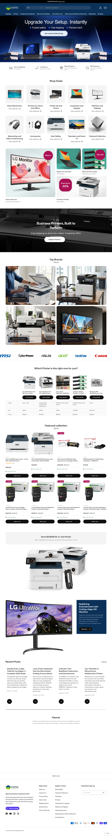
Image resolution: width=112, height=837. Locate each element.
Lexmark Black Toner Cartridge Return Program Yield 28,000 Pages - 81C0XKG (42, 508)
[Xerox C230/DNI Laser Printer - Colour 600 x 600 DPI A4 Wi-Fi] (17, 443)
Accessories (35, 136)
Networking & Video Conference (65, 814)
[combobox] (58, 8)
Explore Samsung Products (70, 339)
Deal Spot (8, 14)
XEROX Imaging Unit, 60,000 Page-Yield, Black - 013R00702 (93, 460)
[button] (105, 8)
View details (29, 397)
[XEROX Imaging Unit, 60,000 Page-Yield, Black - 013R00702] (94, 443)
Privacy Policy (43, 796)
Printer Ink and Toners (56, 107)
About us (42, 789)
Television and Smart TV (76, 137)
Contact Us (42, 793)
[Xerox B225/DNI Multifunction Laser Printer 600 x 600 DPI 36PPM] (43, 443)
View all (56, 262)
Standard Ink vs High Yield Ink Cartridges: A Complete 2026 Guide (16, 671)
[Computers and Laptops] (77, 94)
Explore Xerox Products (18, 299)
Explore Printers (55, 239)
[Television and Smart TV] (77, 125)
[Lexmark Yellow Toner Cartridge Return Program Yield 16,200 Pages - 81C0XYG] (17, 491)
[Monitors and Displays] (97, 94)
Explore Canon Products (19, 339)
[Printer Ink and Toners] (56, 94)
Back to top (56, 776)
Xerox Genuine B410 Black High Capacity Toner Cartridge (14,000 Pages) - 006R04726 (67, 460)
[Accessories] (35, 125)
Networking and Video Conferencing (76, 14)
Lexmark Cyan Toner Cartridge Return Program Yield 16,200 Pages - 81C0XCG (94, 508)
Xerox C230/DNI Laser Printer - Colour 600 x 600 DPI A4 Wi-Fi (17, 460)
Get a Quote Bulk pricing (54, 33)
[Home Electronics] (14, 94)
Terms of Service (44, 810)
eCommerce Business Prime (17, 830)
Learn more (61, 1)
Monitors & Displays (61, 807)
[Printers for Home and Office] (35, 94)
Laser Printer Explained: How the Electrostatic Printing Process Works (43, 671)
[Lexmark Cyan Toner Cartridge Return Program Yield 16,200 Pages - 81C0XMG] (68, 491)
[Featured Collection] (97, 125)
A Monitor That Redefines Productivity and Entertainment (68, 671)
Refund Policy (43, 807)
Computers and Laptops (27, 14)
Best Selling (56, 136)
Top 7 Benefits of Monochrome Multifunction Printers (94, 671)
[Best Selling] (56, 125)
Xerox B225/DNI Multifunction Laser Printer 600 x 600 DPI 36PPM (42, 460)
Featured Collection (97, 136)
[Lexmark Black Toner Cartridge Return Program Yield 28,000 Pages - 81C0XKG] (43, 491)
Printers (15, 14)
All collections (59, 817)
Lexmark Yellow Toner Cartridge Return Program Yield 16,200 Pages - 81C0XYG (16, 508)
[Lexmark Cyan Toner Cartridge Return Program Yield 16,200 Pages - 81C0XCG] (94, 491)
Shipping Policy (44, 803)
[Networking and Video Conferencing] (14, 125)
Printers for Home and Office (35, 107)
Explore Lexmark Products (70, 299)
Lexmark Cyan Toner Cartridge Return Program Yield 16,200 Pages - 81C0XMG (68, 508)
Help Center (92, 14)
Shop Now (84, 629)
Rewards (100, 14)
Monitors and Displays (43, 14)
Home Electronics (57, 14)
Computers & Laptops (62, 803)
